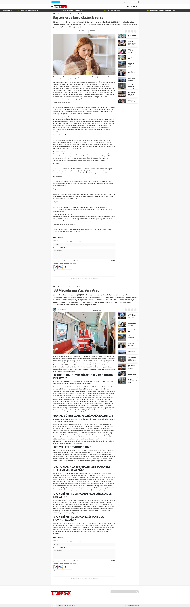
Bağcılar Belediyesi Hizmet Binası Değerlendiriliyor (132, 380)
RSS (54, 605)
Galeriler (67, 2)
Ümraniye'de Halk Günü (132, 57)
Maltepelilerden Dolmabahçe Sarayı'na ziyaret (132, 86)
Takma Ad (55, 240)
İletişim (127, 2)
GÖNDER (113, 260)
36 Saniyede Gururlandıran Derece (131, 72)
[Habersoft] (135, 605)
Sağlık (65, 13)
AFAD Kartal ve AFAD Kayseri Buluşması (131, 94)
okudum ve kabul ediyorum (68, 261)
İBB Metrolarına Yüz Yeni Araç (132, 36)
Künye (124, 2)
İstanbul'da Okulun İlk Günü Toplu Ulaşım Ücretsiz (132, 43)
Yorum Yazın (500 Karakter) (60, 247)
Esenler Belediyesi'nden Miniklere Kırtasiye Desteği (132, 51)
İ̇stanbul (65, 286)
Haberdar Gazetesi (58, 13)
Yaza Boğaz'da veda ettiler (131, 79)
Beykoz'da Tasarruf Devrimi (132, 101)
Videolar (62, 2)
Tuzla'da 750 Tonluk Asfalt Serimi (131, 64)
